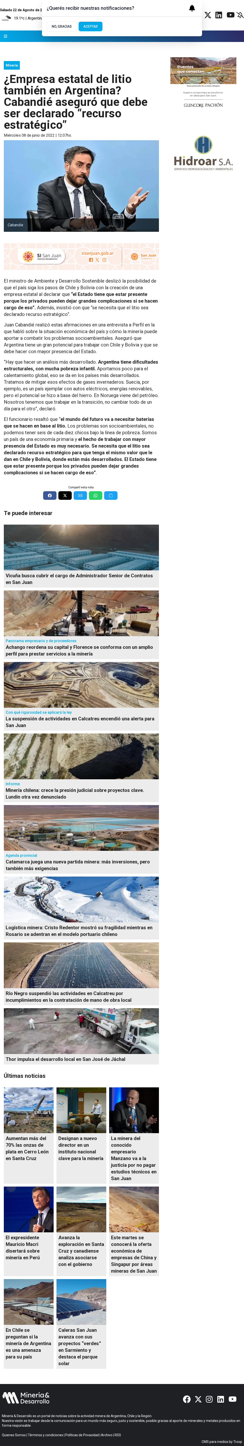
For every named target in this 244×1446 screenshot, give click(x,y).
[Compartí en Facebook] (49, 495)
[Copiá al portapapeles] (110, 495)
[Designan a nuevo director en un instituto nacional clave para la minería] (81, 1110)
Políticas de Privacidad (82, 1435)
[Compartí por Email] (80, 495)
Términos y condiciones (45, 1435)
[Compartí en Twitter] (65, 495)
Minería (12, 65)
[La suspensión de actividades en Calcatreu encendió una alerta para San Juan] (81, 685)
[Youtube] (230, 15)
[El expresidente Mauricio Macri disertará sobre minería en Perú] (29, 1209)
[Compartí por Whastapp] (95, 495)
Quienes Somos (14, 1435)
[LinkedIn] (219, 15)
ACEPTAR (90, 26)
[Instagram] (210, 1399)
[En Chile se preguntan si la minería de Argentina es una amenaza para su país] (29, 1302)
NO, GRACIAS (62, 26)
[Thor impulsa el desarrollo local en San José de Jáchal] (81, 1031)
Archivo (106, 1435)
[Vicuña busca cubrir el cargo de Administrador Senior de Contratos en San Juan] (81, 547)
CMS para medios (215, 1442)
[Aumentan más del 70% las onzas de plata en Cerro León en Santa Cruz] (29, 1110)
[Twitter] (208, 15)
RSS (118, 1435)
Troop (237, 1442)
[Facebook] (187, 1399)
